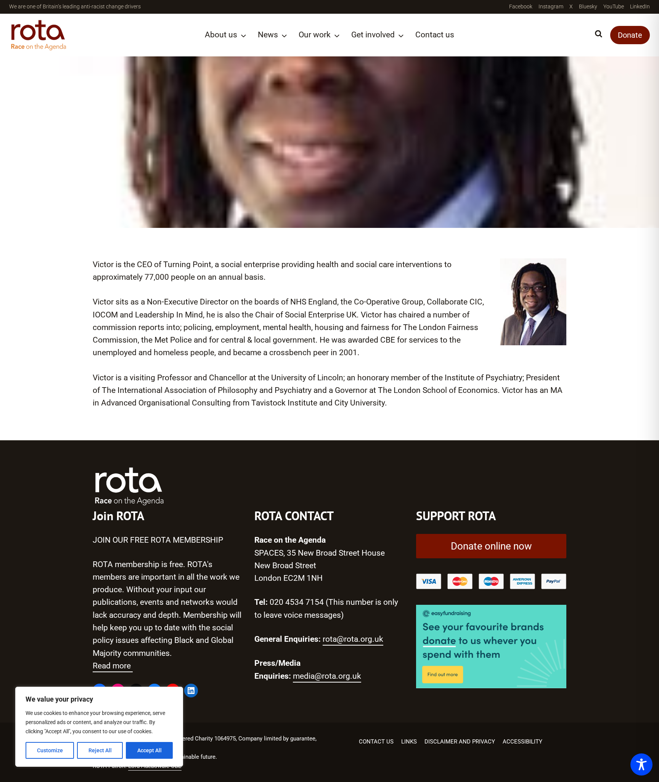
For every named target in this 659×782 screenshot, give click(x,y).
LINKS (409, 741)
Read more (113, 665)
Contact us (434, 34)
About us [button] (221, 34)
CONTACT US (376, 741)
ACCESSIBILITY (522, 741)
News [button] (268, 34)
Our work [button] (315, 34)
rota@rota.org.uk (353, 639)
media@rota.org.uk (327, 676)
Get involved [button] (373, 34)
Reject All (100, 750)
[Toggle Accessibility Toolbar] (641, 764)
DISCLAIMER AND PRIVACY (459, 741)
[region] (99, 727)
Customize (50, 750)
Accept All (149, 750)
